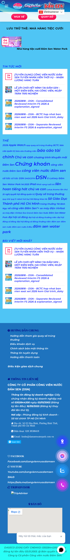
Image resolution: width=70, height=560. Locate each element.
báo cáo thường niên (26, 151)
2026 (5, 145)
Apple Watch (17, 145)
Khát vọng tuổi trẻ (46, 184)
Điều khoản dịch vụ (22, 344)
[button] (6, 6)
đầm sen (55, 222)
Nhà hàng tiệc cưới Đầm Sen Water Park (42, 48)
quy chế (6, 199)
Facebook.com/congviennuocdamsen (31, 461)
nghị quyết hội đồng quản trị (20, 194)
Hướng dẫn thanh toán (25, 357)
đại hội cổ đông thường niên (43, 217)
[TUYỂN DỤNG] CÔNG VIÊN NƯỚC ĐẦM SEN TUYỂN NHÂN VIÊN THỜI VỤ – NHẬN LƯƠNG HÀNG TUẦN (39, 77)
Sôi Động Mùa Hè (38, 199)
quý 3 (13, 199)
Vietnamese (51, 12)
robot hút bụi (23, 199)
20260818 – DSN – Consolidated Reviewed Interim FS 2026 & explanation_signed (33, 104)
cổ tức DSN (17, 178)
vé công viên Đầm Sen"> (23, 208)
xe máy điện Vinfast (52, 208)
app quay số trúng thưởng (39, 145)
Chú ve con (24, 157)
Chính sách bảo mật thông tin (29, 348)
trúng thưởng (48, 203)
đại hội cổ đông (18, 217)
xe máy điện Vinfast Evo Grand (18, 213)
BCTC (56, 145)
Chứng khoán (32, 164)
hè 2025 (25, 184)
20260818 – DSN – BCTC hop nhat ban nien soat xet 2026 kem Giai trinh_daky (38, 116)
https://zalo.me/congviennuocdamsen (31, 482)
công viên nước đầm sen (44, 170)
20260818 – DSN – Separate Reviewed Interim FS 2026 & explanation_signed (38, 126)
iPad (33, 184)
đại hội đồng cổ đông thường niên (34, 222)
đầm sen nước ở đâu (22, 227)
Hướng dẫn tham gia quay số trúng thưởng (32, 337)
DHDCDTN (30, 178)
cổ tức (6, 178)
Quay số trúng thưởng (49, 194)
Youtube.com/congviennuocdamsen (30, 471)
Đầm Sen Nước (41, 213)
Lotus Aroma (53, 189)
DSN (41, 177)
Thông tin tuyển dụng (24, 352)
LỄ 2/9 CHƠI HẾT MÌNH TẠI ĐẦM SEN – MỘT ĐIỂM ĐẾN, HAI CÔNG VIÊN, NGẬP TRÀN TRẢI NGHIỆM (38, 90)
